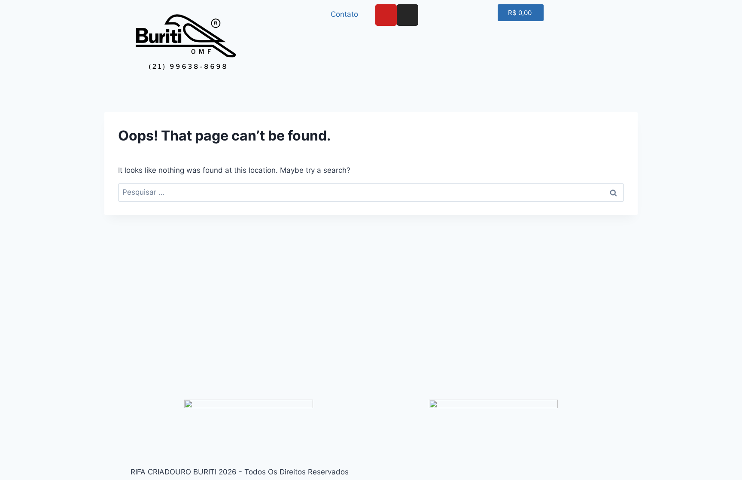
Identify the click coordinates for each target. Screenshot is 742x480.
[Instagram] (407, 15)
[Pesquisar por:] (371, 192)
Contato (344, 14)
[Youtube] (386, 15)
